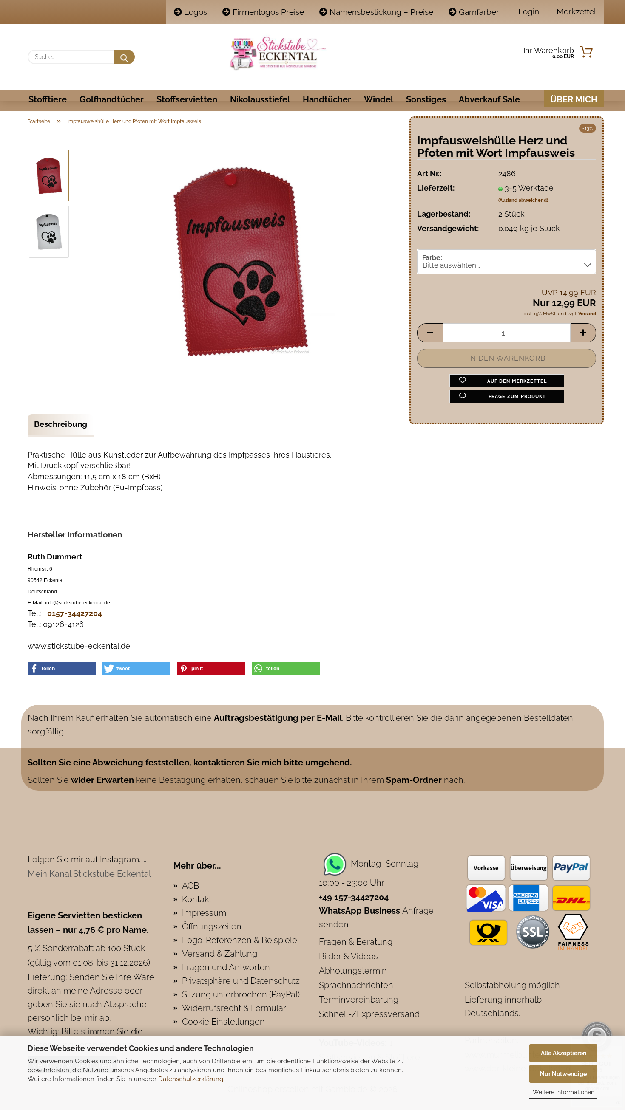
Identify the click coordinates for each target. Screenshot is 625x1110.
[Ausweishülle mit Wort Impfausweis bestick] (239, 258)
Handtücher (327, 99)
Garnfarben (479, 12)
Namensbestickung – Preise (380, 12)
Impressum (204, 913)
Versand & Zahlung (219, 954)
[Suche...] (124, 57)
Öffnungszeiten (211, 926)
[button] (430, 332)
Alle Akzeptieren (563, 1053)
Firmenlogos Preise (267, 12)
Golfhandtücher (112, 99)
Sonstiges (426, 99)
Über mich (573, 99)
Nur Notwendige (563, 1073)
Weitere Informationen (563, 1092)
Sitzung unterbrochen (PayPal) (241, 994)
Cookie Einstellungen (223, 1022)
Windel (378, 99)
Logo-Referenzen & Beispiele (239, 940)
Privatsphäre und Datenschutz (241, 981)
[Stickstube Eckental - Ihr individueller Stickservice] (277, 53)
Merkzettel (575, 11)
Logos (194, 12)
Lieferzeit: (436, 188)
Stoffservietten (186, 99)
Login (527, 11)
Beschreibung (60, 424)
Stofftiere (47, 99)
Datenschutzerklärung (190, 1079)
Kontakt (196, 899)
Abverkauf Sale (489, 99)
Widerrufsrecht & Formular (234, 1008)
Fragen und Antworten (226, 967)
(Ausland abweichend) (523, 200)
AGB (190, 886)
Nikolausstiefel (260, 99)
